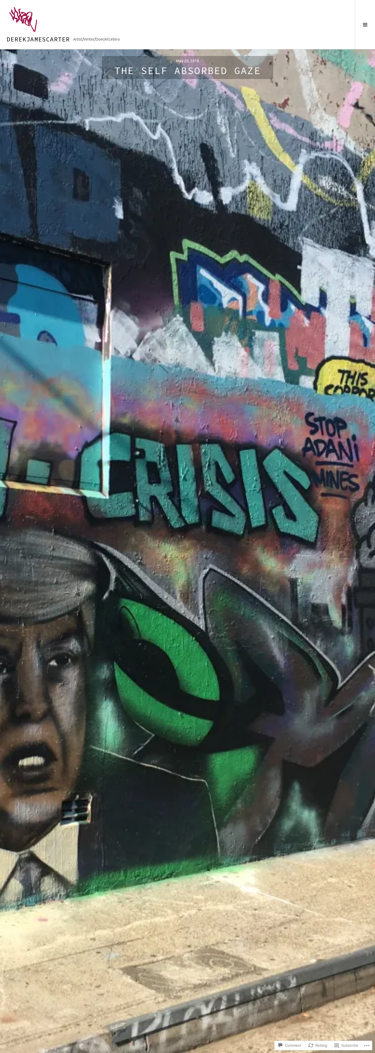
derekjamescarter (38, 39)
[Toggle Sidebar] (365, 24)
